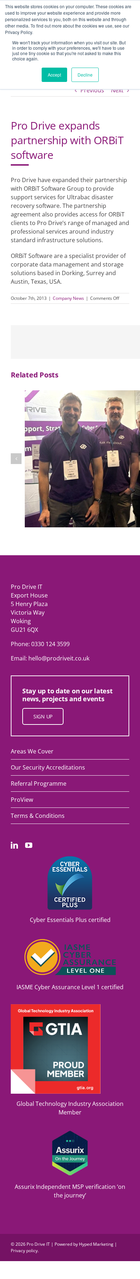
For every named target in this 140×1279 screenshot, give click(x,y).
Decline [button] (85, 75)
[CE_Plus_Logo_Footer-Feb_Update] (70, 859)
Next (117, 90)
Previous (92, 90)
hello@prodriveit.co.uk (58, 658)
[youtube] (28, 845)
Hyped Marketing (96, 1244)
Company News (68, 298)
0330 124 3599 (50, 644)
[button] (16, 458)
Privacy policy (24, 1251)
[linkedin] (14, 845)
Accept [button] (54, 75)
